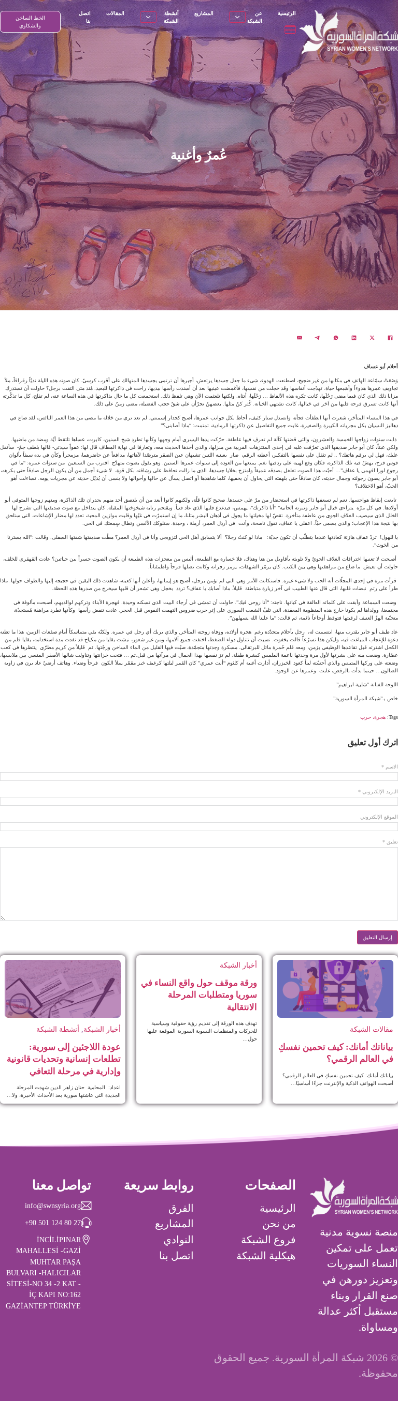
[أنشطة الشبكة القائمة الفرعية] (148, 17)
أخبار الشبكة (238, 965)
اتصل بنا (85, 17)
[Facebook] (390, 337)
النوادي (178, 1239)
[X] (372, 337)
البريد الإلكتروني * (378, 791)
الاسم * (389, 767)
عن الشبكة (254, 17)
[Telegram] (317, 337)
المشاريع (204, 13)
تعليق (390, 842)
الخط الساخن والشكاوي (31, 21)
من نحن (279, 1223)
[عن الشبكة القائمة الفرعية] (237, 17)
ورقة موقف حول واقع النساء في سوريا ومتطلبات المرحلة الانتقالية (199, 995)
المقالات (115, 13)
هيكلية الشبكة (266, 1255)
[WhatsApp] (336, 337)
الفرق (181, 1208)
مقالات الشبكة (371, 1029)
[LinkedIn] (354, 337)
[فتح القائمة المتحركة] (290, 29)
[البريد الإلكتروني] (299, 337)
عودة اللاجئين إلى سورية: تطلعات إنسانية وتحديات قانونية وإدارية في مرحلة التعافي (64, 1059)
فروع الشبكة (268, 1239)
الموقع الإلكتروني (379, 817)
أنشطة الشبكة (171, 17)
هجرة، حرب (373, 717)
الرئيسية (287, 13)
